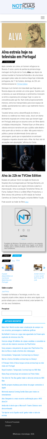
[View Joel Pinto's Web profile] (23, 230)
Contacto (8, 426)
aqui (26, 202)
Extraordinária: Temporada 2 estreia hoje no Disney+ (20, 355)
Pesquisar (5, 309)
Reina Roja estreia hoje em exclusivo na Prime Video (20, 374)
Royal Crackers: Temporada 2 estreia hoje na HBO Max (21, 370)
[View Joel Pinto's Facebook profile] (18, 230)
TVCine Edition (22, 84)
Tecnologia (17, 255)
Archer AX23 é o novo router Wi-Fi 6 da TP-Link (39, 277)
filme (18, 260)
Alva (13, 261)
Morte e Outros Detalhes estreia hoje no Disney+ (19, 359)
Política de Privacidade (12, 422)
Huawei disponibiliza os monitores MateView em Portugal (7, 278)
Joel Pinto (5, 291)
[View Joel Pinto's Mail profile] (28, 230)
